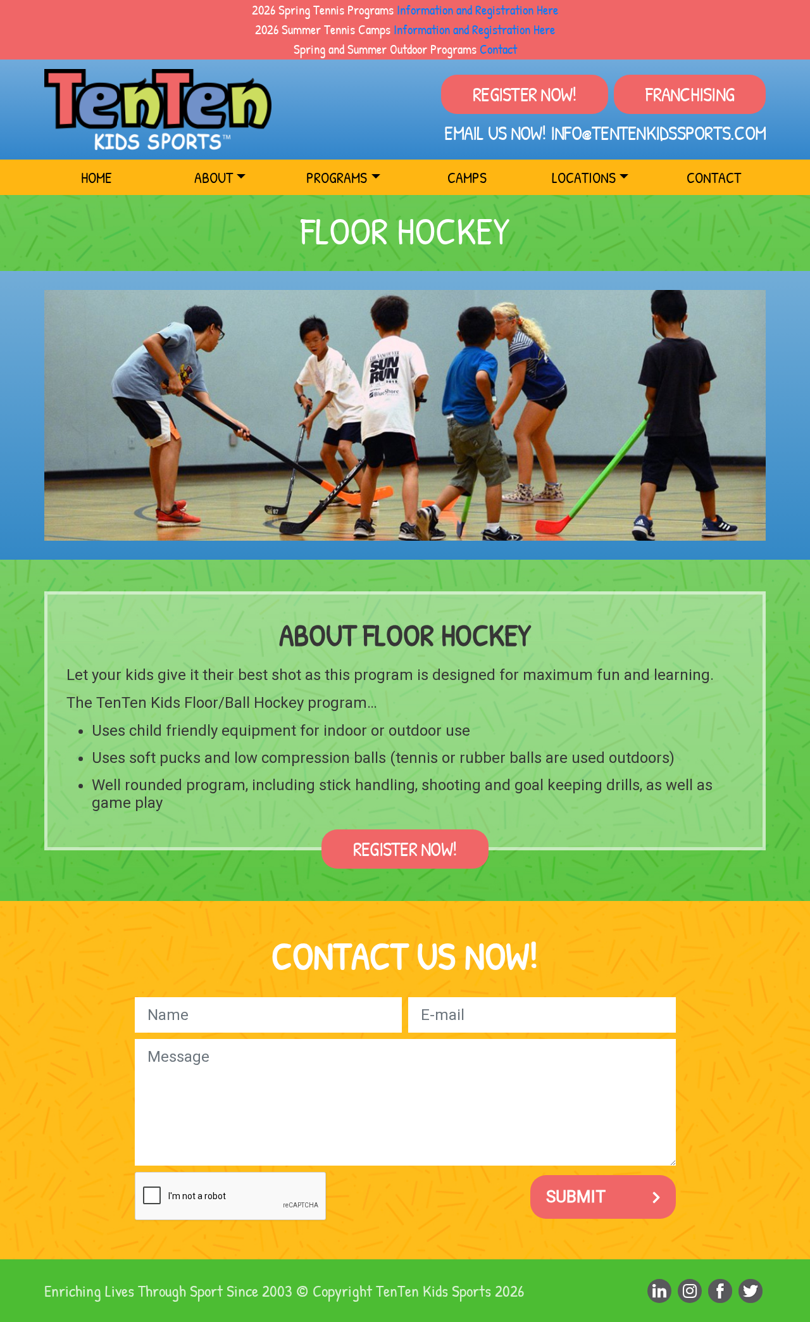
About (213, 177)
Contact (498, 49)
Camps (467, 177)
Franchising (689, 94)
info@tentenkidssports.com (658, 133)
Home (96, 177)
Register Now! (524, 94)
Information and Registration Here (477, 9)
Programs (336, 177)
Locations (584, 177)
